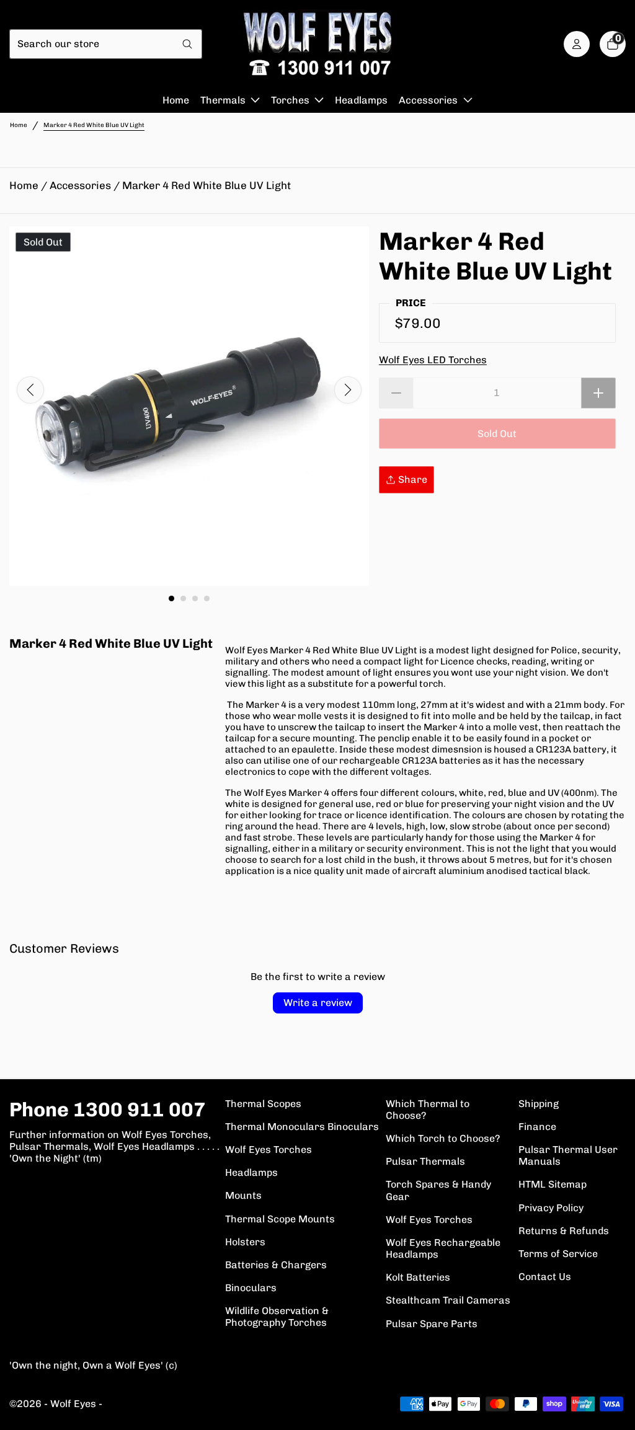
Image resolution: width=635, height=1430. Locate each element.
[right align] (348, 390)
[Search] (188, 44)
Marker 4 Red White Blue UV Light (206, 185)
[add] (598, 392)
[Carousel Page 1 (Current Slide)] (171, 598)
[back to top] (613, 1408)
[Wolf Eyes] (317, 43)
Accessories (80, 185)
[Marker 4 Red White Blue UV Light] (189, 406)
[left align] (30, 390)
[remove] (396, 392)
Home (18, 125)
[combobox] (92, 44)
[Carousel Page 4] (207, 598)
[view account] (577, 44)
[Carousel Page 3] (195, 598)
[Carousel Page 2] (183, 598)
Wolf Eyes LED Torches (433, 360)
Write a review (317, 1003)
